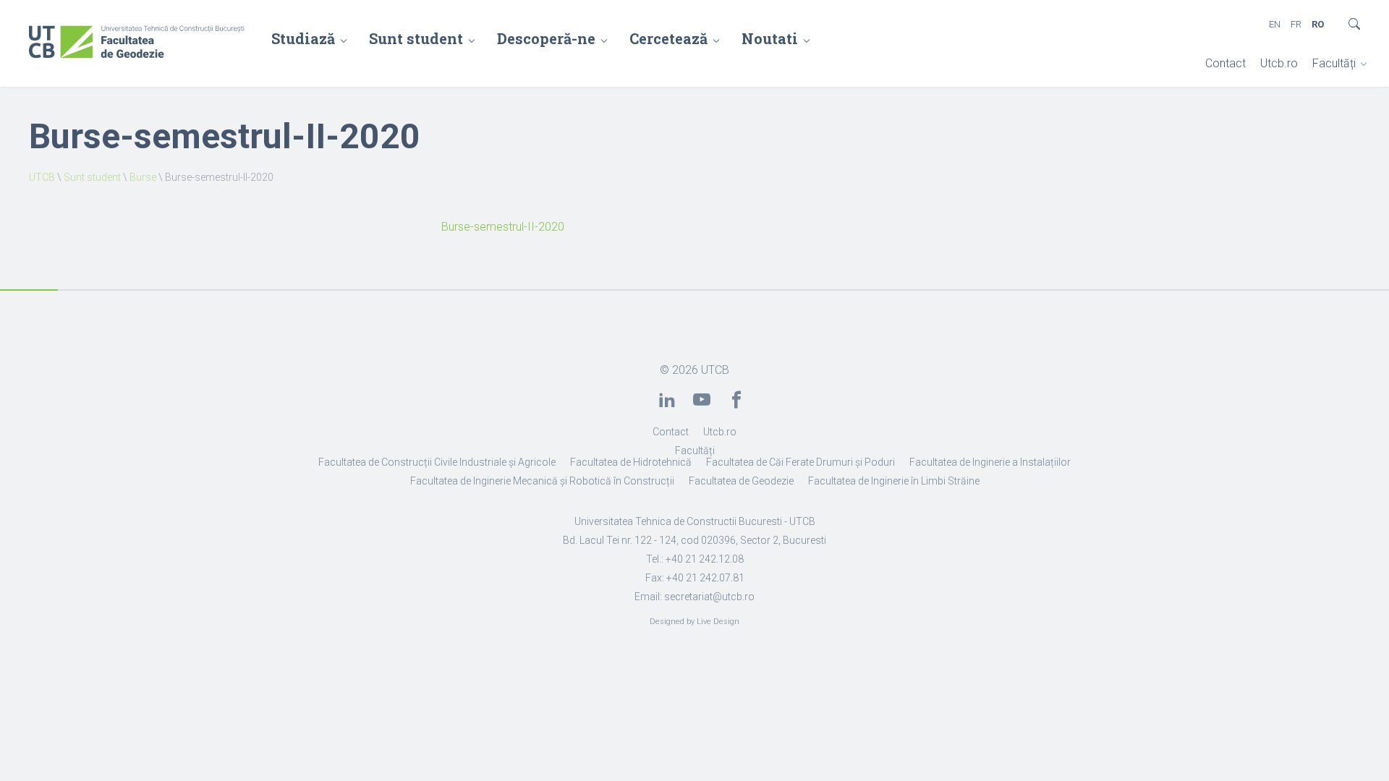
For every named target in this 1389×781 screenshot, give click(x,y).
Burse (142, 177)
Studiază (303, 38)
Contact (1225, 63)
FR (1296, 24)
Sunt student (416, 38)
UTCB (42, 177)
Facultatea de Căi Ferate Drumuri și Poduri (800, 462)
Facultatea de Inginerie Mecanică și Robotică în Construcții (542, 481)
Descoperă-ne (546, 38)
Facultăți (1334, 63)
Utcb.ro (1279, 63)
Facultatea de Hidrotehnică (631, 462)
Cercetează (668, 38)
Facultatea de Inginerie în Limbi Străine (894, 481)
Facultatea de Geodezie (741, 481)
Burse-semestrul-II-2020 (502, 227)
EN (1274, 24)
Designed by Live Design (694, 621)
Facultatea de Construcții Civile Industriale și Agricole (437, 462)
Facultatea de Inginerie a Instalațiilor (990, 462)
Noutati (770, 38)
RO (1318, 24)
